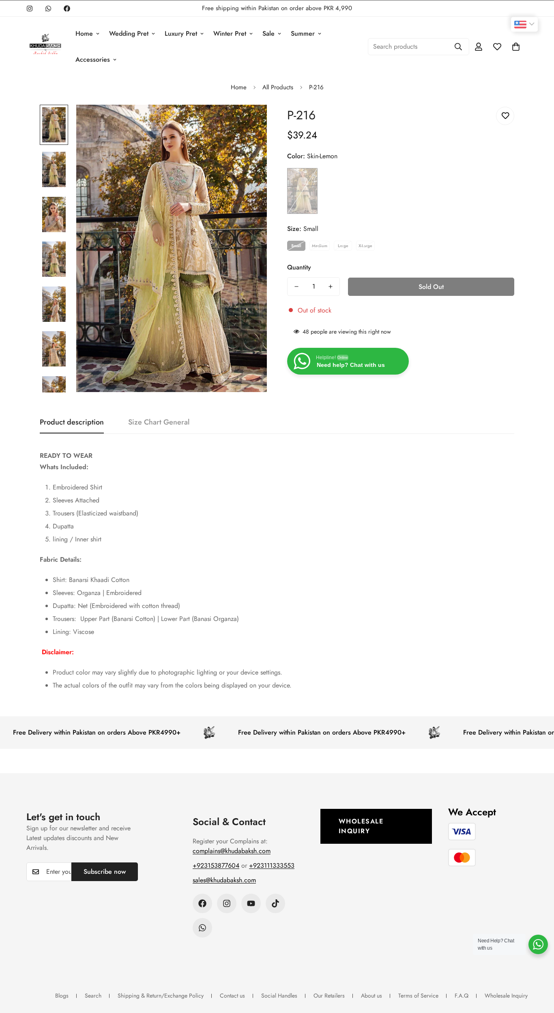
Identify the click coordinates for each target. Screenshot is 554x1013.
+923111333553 (271, 865)
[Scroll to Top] (538, 968)
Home (84, 33)
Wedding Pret (128, 33)
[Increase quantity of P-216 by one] (330, 286)
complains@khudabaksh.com (232, 851)
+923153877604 (216, 865)
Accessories (92, 59)
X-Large (365, 246)
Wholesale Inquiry (361, 826)
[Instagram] (29, 8)
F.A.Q (461, 995)
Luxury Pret (181, 33)
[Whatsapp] (48, 8)
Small (296, 246)
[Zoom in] (249, 122)
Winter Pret (229, 33)
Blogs (62, 995)
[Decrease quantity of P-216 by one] (296, 286)
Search (93, 995)
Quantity (299, 267)
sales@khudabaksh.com (224, 880)
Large (343, 246)
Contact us (232, 995)
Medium (319, 246)
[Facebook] (67, 8)
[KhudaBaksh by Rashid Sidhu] (45, 47)
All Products (277, 87)
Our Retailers (329, 995)
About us (371, 995)
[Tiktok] (275, 903)
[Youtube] (251, 903)
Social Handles (279, 995)
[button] (516, 46)
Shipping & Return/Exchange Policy (161, 995)
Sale (268, 33)
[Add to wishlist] (505, 116)
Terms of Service (418, 995)
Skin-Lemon (302, 191)
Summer (303, 33)
